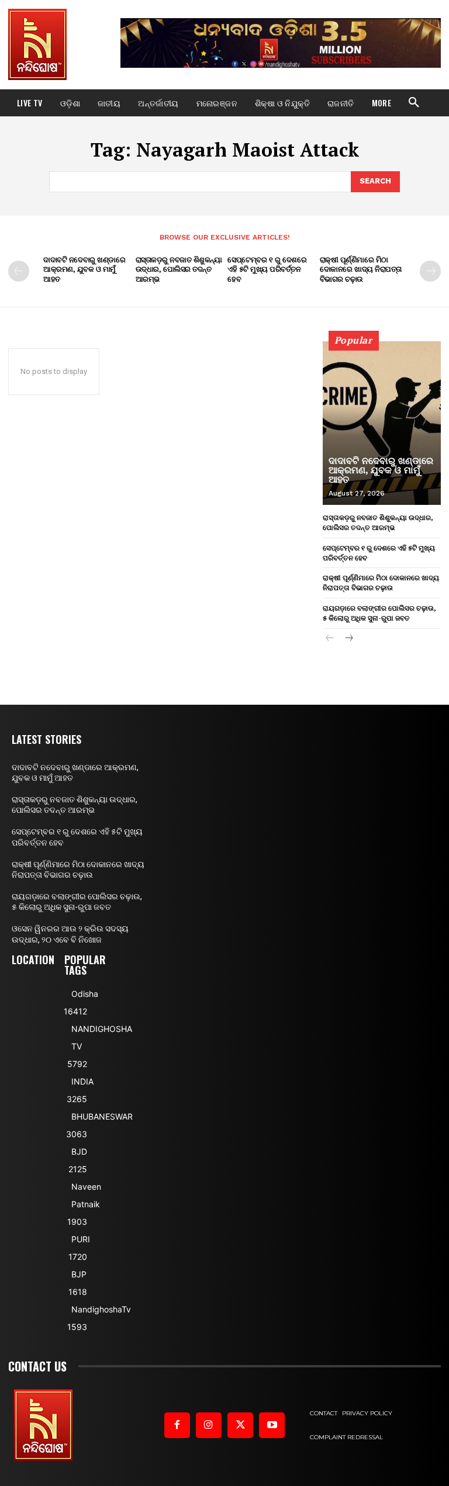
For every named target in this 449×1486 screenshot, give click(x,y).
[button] (414, 103)
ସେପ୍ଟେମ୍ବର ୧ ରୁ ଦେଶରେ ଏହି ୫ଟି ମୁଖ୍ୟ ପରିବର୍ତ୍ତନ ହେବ (266, 269)
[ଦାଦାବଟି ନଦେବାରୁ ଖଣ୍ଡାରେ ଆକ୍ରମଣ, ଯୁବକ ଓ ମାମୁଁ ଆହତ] (382, 423)
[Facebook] (177, 1425)
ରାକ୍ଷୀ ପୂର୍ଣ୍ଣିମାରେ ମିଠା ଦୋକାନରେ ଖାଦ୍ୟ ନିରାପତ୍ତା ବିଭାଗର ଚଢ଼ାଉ (361, 269)
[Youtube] (272, 1425)
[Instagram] (209, 1425)
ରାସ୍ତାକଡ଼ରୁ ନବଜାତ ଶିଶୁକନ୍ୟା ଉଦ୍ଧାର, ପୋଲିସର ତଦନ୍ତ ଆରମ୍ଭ (179, 269)
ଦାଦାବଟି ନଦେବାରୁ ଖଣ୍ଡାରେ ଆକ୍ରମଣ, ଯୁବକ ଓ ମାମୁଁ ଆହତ (84, 269)
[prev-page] (18, 271)
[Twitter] (240, 1425)
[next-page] (430, 271)
